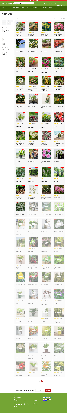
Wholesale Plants (26, 401)
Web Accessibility (26, 404)
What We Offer (36, 400)
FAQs (25, 400)
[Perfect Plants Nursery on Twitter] (19, 404)
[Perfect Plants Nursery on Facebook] (16, 404)
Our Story (35, 397)
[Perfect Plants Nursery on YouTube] (18, 404)
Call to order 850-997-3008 (60, 5)
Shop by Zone (26, 403)
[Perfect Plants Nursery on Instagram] (14, 404)
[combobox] (23, 3)
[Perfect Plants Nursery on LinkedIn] (16, 406)
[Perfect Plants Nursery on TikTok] (14, 406)
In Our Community (36, 401)
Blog (34, 403)
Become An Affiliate (36, 404)
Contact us (25, 397)
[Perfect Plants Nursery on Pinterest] (21, 404)
